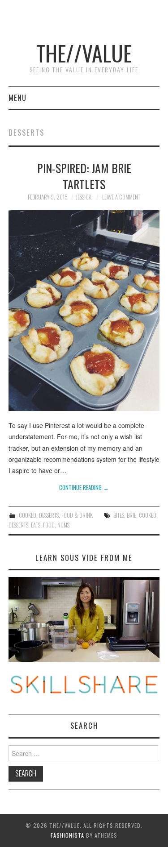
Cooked (27, 515)
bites (118, 515)
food (49, 525)
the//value (84, 53)
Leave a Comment (121, 197)
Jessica (83, 197)
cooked (147, 515)
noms (63, 525)
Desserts (49, 515)
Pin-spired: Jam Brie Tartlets (84, 175)
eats (35, 525)
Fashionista (67, 835)
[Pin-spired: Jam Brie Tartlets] (84, 310)
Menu (17, 97)
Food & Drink (77, 515)
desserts (18, 525)
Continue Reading (84, 487)
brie (131, 515)
